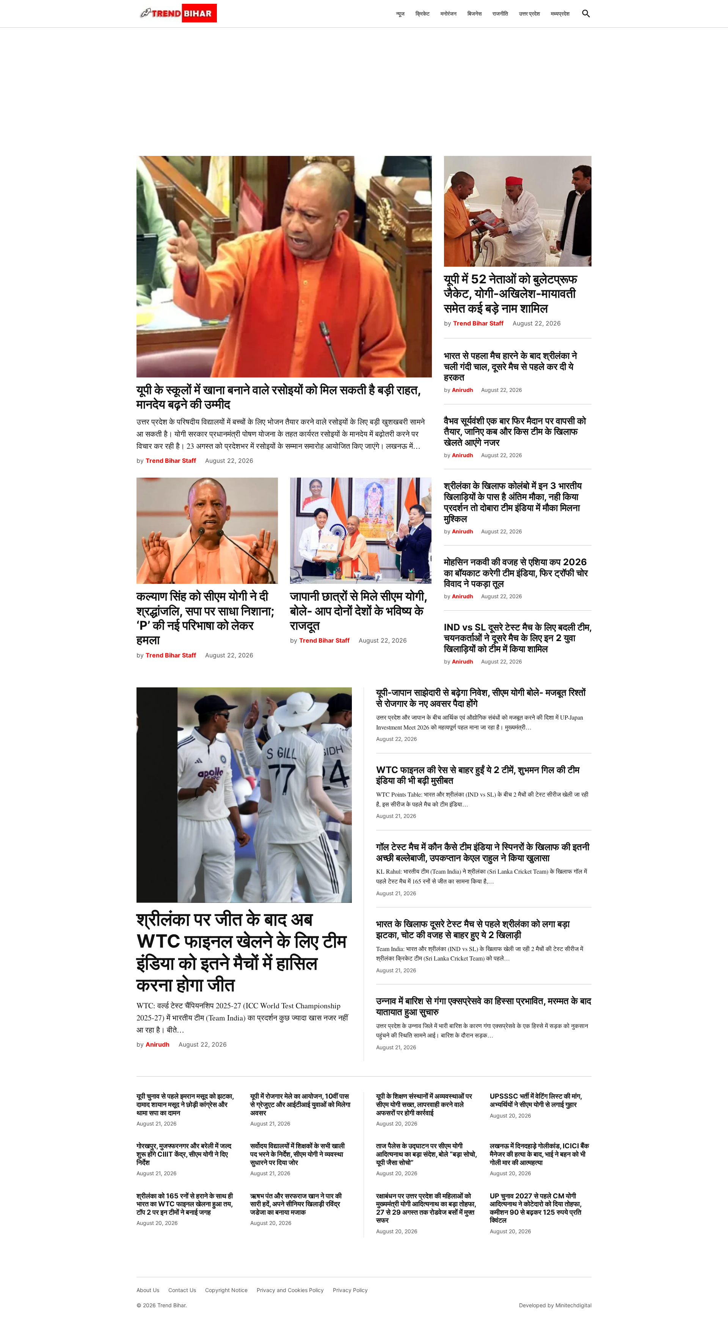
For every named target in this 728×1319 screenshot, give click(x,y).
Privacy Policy (350, 1290)
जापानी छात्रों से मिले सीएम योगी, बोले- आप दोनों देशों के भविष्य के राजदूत (358, 611)
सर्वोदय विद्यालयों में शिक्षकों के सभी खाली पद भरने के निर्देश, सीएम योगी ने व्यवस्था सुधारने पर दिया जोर (297, 1154)
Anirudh (462, 390)
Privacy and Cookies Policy (290, 1290)
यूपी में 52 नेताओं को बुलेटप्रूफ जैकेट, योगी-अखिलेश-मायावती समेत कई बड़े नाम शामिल (510, 294)
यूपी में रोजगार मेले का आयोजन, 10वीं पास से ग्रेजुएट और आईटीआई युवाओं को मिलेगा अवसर (300, 1104)
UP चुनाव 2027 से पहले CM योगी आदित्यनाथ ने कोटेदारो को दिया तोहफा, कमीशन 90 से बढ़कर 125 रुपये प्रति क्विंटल (535, 1208)
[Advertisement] (364, 88)
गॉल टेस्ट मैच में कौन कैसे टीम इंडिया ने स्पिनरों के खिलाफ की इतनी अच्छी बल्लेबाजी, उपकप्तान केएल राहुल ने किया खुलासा (482, 852)
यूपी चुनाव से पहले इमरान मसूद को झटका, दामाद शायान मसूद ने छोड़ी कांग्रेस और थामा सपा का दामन (185, 1104)
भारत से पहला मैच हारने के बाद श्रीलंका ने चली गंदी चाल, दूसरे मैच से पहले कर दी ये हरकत (510, 366)
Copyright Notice (226, 1290)
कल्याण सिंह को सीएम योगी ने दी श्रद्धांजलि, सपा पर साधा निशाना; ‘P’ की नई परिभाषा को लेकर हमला (205, 618)
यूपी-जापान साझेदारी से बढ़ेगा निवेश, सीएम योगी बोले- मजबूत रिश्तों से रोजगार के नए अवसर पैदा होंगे (480, 698)
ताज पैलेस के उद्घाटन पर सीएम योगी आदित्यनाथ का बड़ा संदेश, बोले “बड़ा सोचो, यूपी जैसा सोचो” (426, 1154)
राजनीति (500, 13)
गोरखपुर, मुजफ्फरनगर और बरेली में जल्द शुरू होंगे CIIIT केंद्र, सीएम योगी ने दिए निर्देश (183, 1154)
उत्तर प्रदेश (529, 13)
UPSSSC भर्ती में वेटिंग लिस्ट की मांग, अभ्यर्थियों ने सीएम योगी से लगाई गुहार (536, 1100)
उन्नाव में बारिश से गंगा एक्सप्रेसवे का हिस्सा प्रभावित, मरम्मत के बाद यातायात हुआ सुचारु (483, 1006)
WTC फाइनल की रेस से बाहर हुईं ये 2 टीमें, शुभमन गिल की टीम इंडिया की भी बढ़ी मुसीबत (477, 775)
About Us (147, 1290)
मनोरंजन (449, 13)
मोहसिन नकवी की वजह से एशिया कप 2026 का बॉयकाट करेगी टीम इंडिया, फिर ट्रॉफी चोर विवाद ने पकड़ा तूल (516, 573)
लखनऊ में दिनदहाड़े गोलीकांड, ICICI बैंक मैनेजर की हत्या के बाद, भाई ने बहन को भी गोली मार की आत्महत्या (539, 1154)
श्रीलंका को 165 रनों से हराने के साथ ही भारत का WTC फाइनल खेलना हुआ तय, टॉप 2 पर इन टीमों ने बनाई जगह (184, 1204)
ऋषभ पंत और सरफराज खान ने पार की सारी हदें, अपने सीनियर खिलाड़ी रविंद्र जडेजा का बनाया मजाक (296, 1204)
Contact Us (182, 1290)
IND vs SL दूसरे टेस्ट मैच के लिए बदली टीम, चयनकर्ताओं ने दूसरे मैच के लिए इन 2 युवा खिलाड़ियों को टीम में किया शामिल (518, 638)
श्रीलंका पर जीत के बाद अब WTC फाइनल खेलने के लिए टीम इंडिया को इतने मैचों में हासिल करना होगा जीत (241, 952)
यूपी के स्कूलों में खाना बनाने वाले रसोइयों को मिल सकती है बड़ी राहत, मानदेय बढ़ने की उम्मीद (278, 397)
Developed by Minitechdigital (555, 1305)
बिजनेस (475, 13)
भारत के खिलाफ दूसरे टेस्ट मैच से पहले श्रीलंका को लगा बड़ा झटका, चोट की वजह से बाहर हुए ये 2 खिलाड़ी (473, 929)
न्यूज (400, 13)
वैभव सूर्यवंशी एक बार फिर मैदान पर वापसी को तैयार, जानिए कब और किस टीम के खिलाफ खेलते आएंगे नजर (515, 431)
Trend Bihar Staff (171, 460)
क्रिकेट (423, 13)
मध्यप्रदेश (560, 13)
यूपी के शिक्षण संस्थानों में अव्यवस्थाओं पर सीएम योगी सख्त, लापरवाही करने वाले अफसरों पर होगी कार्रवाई (424, 1104)
